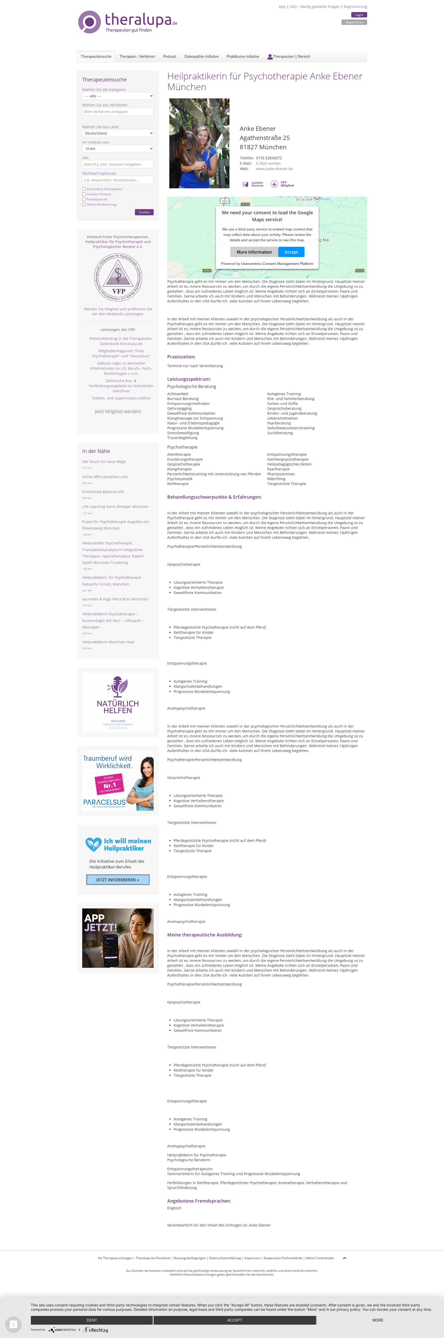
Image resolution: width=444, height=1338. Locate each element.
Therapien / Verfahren (137, 56)
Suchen (144, 212)
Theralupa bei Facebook (153, 1258)
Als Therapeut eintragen (115, 1258)
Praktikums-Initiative (243, 56)
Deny (92, 1320)
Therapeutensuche (96, 56)
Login (359, 15)
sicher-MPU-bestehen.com (105, 476)
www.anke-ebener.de (274, 168)
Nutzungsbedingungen (189, 1258)
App (282, 6)
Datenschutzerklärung (225, 1258)
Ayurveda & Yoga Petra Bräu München (115, 599)
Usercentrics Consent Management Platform (277, 264)
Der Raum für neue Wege (104, 461)
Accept (291, 252)
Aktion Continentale (320, 1258)
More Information (254, 252)
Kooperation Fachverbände (283, 1258)
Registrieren (354, 22)
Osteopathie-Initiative (201, 56)
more (377, 1320)
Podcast (169, 56)
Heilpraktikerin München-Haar (108, 641)
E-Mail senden (268, 163)
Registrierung (355, 6)
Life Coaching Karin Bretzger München (115, 506)
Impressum (252, 1258)
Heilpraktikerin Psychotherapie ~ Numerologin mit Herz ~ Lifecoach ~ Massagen (113, 620)
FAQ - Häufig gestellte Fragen (315, 6)
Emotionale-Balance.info (103, 491)
